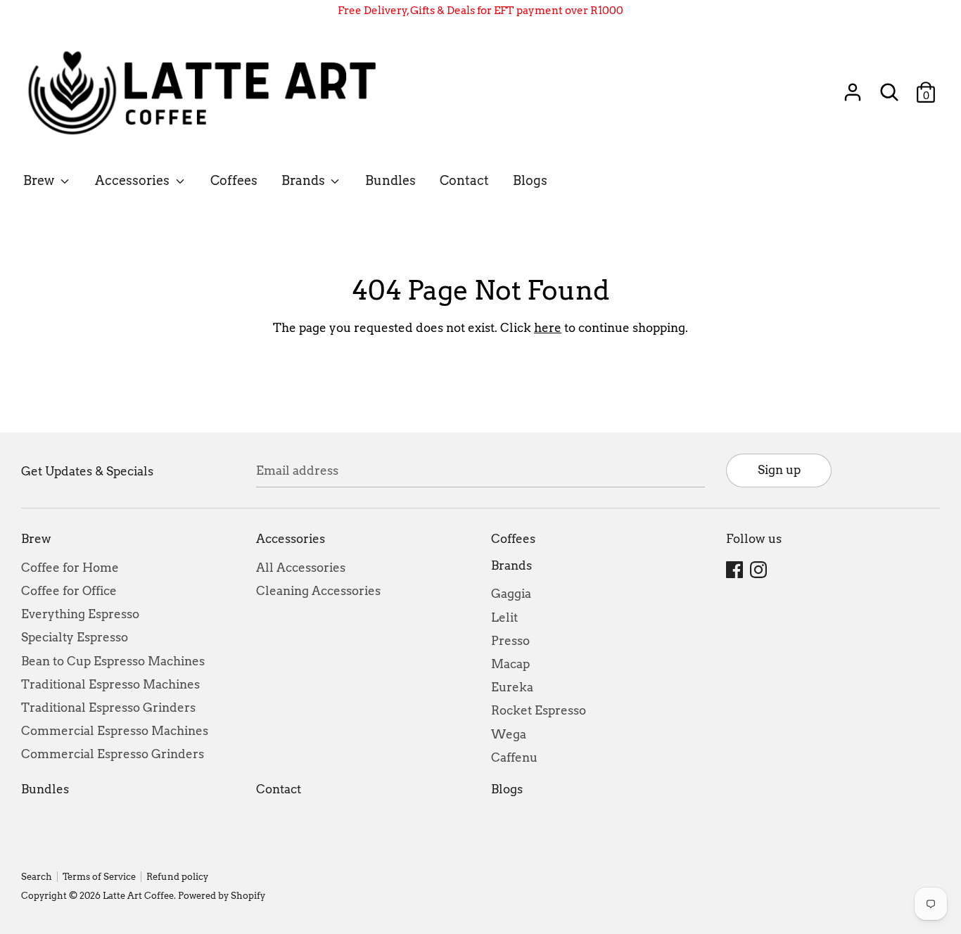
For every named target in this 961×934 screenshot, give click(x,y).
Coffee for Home (70, 568)
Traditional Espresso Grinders (108, 707)
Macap (510, 664)
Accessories (133, 180)
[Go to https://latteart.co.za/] (209, 92)
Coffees (233, 180)
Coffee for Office (69, 591)
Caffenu (514, 757)
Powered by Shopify (221, 895)
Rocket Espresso (538, 710)
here (547, 328)
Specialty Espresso (74, 637)
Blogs (530, 180)
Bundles (390, 180)
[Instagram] (760, 570)
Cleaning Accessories (318, 591)
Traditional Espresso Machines (110, 684)
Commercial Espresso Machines (114, 731)
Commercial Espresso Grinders (112, 754)
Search (36, 876)
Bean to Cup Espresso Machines (113, 661)
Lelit (504, 617)
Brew (40, 180)
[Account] (853, 87)
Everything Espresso (80, 614)
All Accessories (300, 568)
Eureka (512, 687)
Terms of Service (99, 876)
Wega (508, 734)
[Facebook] (736, 570)
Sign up (779, 470)
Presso (510, 641)
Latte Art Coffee (138, 895)
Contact (464, 180)
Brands (304, 180)
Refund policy (177, 876)
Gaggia (511, 594)
